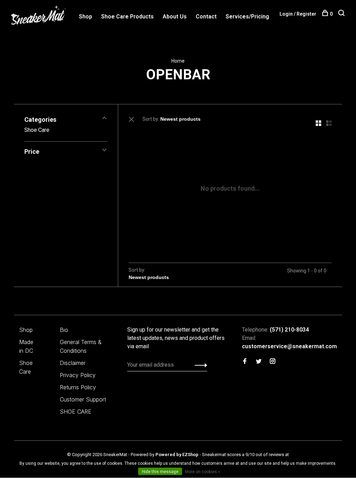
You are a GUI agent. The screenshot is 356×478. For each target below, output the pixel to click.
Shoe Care (36, 130)
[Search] (342, 14)
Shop (85, 16)
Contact (206, 16)
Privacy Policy (78, 375)
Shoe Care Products (127, 16)
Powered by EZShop (177, 454)
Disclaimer (73, 362)
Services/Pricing (247, 16)
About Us (175, 16)
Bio (64, 329)
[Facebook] (245, 361)
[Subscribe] (199, 365)
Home (178, 61)
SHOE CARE (75, 411)
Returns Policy (78, 387)
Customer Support (83, 399)
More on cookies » (202, 471)
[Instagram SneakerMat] (272, 361)
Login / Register (298, 14)
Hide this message (160, 471)
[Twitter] (258, 361)
